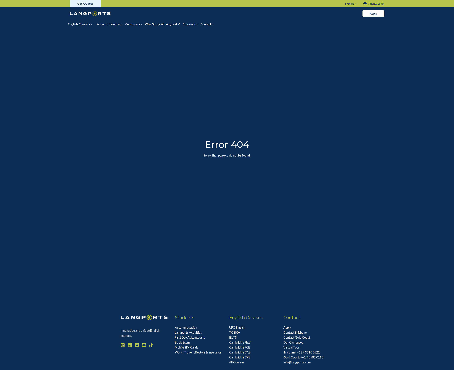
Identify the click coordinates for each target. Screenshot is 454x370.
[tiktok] (151, 345)
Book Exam (182, 342)
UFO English (237, 327)
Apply (287, 327)
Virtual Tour (291, 347)
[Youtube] (144, 345)
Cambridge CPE (239, 357)
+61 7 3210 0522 (301, 352)
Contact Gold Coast (296, 337)
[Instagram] (123, 345)
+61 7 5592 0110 (303, 357)
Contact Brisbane (295, 332)
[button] (85, 3)
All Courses (236, 362)
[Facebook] (137, 345)
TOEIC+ (234, 332)
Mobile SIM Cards (186, 347)
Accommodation (186, 327)
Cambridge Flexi (240, 342)
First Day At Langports (190, 337)
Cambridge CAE (239, 352)
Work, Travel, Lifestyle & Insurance (198, 352)
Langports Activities (188, 332)
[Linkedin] (130, 345)
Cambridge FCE (239, 347)
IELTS (233, 337)
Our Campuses (293, 342)
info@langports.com (297, 362)
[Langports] (90, 13)
